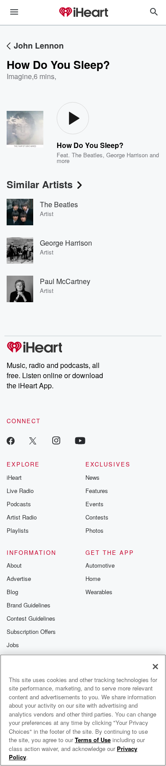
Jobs (13, 645)
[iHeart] (83, 13)
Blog (12, 592)
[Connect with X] (32, 440)
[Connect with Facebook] (11, 440)
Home (92, 578)
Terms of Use (93, 740)
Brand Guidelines (28, 605)
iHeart (14, 477)
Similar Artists (40, 184)
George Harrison (127, 155)
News (92, 477)
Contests (96, 517)
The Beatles (87, 155)
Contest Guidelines (31, 618)
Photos (94, 530)
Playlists (18, 530)
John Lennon (39, 45)
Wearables (98, 592)
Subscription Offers (31, 631)
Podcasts (19, 504)
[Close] (155, 666)
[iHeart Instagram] (56, 440)
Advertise (19, 578)
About (14, 565)
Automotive (100, 565)
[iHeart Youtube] (80, 440)
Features (96, 490)
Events (94, 504)
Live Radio (20, 490)
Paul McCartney (65, 281)
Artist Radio (22, 517)
